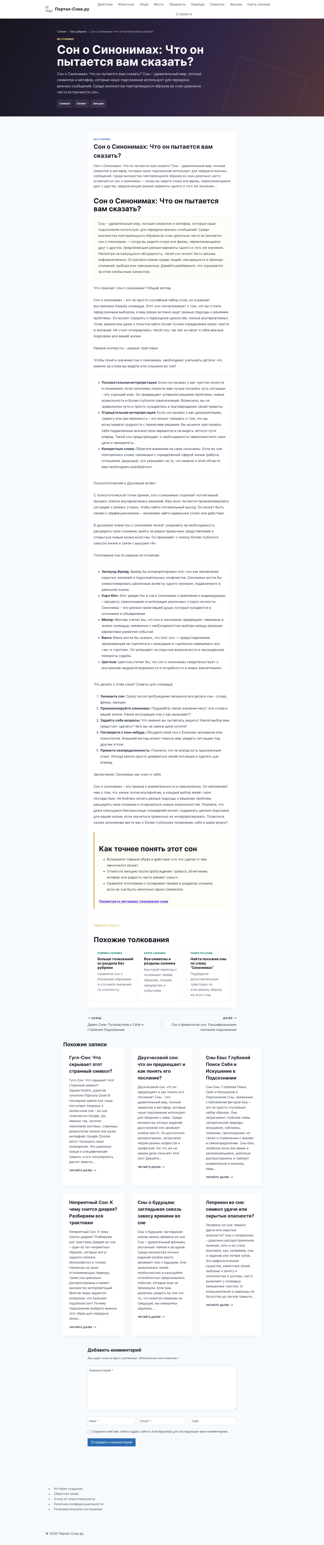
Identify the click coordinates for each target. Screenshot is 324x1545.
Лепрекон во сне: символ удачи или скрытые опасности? (230, 1209)
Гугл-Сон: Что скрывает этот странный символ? (90, 1064)
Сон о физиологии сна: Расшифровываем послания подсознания (204, 1024)
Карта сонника (258, 4)
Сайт (195, 1421)
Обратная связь (66, 1494)
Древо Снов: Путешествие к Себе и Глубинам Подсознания (115, 1024)
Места (159, 4)
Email (145, 1421)
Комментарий (101, 1370)
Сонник (61, 31)
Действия (105, 4)
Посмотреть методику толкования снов (133, 901)
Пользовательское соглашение (78, 1509)
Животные (126, 4)
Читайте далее (82, 1170)
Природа (198, 4)
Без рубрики (78, 31)
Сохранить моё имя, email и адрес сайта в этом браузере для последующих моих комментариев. (160, 1431)
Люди (144, 4)
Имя (94, 1421)
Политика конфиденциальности (78, 1504)
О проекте (184, 14)
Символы (217, 4)
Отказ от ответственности (74, 1499)
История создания (68, 1489)
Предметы (177, 4)
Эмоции (236, 4)
